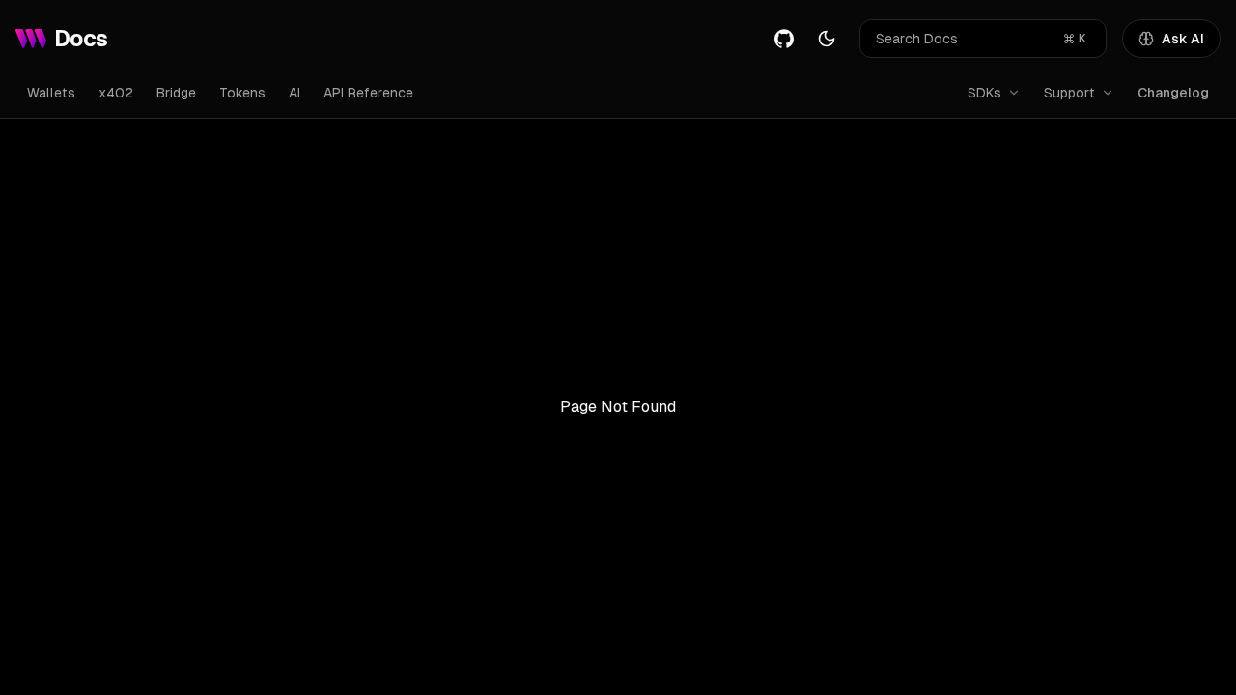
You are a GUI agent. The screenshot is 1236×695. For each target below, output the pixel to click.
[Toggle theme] (826, 38)
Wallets (51, 92)
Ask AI (1183, 38)
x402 (115, 92)
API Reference (368, 92)
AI (294, 92)
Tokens (242, 92)
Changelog (1173, 92)
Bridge (176, 92)
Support (1069, 92)
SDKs (984, 92)
